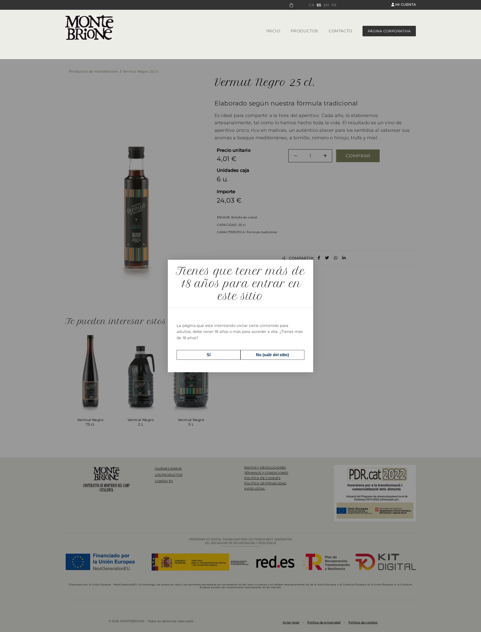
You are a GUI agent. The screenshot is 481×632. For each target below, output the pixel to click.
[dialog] (240, 316)
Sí (208, 355)
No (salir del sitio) (272, 355)
